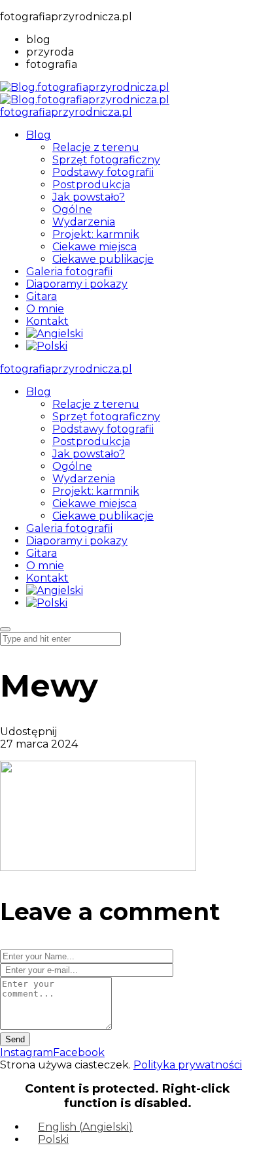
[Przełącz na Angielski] (54, 333)
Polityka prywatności (187, 1065)
